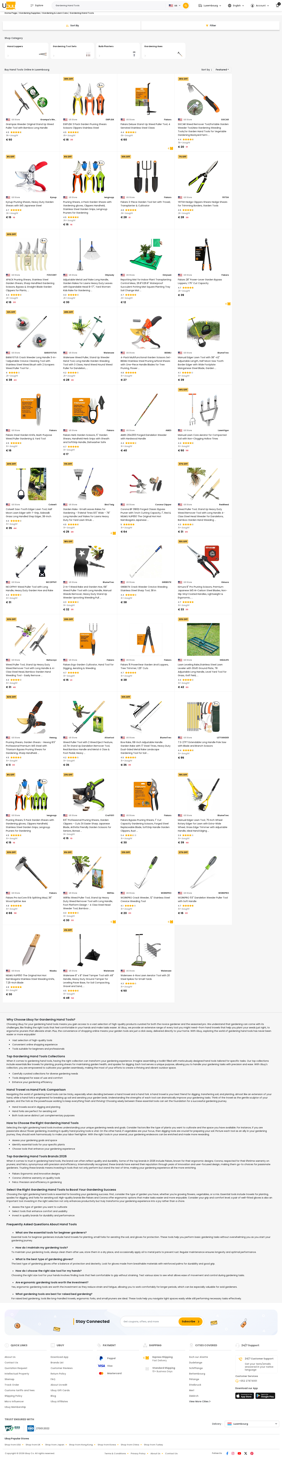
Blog (53, 1396)
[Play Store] (265, 1397)
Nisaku (53, 971)
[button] (209, 6)
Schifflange (196, 1368)
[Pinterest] (252, 1453)
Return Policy (58, 1373)
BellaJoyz (52, 660)
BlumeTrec (223, 353)
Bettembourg (197, 1373)
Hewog (53, 737)
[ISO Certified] (37, 1428)
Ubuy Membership (15, 1407)
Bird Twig (109, 504)
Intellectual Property (17, 1373)
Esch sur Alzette (198, 1357)
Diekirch (193, 1396)
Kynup (53, 197)
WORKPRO (166, 893)
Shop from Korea (107, 1444)
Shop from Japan (54, 1444)
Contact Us (11, 1362)
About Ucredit (59, 1384)
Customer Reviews (62, 1368)
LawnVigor (223, 430)
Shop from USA (13, 1444)
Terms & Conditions (115, 1453)
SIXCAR (225, 119)
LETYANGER (223, 737)
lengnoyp (109, 197)
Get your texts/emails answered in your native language (259, 1366)
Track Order (12, 1384)
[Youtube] (239, 1453)
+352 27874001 (248, 1380)
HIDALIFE (224, 660)
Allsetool (109, 737)
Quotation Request (16, 1368)
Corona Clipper (163, 504)
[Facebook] (227, 1453)
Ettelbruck (195, 1384)
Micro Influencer (14, 1401)
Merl (191, 1390)
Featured (221, 69)
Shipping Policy (13, 1396)
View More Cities (199, 1401)
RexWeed (224, 504)
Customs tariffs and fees (20, 1390)
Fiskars (167, 119)
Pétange (194, 1379)
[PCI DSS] (12, 1428)
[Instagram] (233, 1453)
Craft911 (109, 815)
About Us (10, 1357)
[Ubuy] (9, 5)
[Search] (186, 5)
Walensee (109, 353)
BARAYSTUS (50, 353)
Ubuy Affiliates (59, 1401)
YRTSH (225, 197)
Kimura (225, 582)
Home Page (11, 13)
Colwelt (52, 504)
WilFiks (110, 893)
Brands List (57, 1362)
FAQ (53, 1379)
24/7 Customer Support (259, 1358)
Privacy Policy (138, 1453)
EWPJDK (110, 119)
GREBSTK (166, 582)
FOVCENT (52, 275)
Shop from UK (33, 1444)
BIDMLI (167, 353)
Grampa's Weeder (48, 119)
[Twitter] (246, 1453)
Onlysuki (167, 275)
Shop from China (130, 1444)
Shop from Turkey (153, 1444)
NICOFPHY (51, 582)
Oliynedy (109, 275)
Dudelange (195, 1362)
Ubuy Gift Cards (60, 1390)
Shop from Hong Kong (81, 1444)
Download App (59, 1357)
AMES (168, 430)
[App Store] (245, 1397)
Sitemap (9, 1379)
